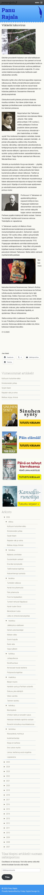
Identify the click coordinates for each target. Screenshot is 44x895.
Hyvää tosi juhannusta (15, 588)
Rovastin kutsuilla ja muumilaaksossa (20, 724)
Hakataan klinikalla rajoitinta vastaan (20, 720)
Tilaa (7, 877)
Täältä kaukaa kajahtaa (15, 569)
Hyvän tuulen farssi (14, 606)
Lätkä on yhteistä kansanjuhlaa (18, 616)
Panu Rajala (10, 13)
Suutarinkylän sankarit (15, 559)
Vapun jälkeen (12, 649)
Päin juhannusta (13, 592)
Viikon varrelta (12, 696)
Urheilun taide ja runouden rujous (19, 715)
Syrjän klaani (6, 388)
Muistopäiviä (11, 710)
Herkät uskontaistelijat (15, 630)
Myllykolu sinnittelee (14, 555)
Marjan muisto (12, 682)
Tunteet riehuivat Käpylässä (17, 602)
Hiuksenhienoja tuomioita (16, 573)
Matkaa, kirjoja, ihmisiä (10, 397)
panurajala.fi (9, 2)
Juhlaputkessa (12, 658)
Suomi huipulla (12, 639)
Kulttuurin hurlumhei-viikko (11, 378)
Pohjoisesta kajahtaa (14, 672)
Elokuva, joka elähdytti (15, 691)
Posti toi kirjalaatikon (14, 597)
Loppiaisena (11, 757)
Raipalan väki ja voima (9, 393)
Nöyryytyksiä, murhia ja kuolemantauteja (15, 736)
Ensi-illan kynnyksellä (14, 564)
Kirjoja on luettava (13, 743)
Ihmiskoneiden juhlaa (9, 383)
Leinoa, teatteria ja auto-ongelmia (19, 752)
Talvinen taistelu (13, 701)
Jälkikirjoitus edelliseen (15, 625)
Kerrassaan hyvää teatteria (17, 668)
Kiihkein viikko (12, 635)
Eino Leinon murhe (13, 748)
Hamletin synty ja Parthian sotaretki (20, 687)
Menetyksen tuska (13, 611)
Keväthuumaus (12, 663)
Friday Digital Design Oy (29, 891)
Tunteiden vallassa (14, 583)
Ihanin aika (11, 644)
